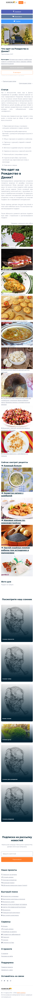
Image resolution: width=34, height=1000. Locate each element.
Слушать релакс (8, 877)
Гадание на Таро (8, 942)
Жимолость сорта (8, 902)
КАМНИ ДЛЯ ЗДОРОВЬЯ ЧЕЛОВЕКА (15, 904)
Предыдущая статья (9, 81)
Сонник (5, 940)
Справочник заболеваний (11, 934)
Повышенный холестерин (11, 912)
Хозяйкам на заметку (10, 932)
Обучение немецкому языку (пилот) (15, 885)
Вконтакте (18, 16)
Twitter (18, 21)
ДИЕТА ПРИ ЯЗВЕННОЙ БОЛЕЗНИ (14, 907)
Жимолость (6, 910)
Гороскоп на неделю (10, 874)
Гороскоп (6, 937)
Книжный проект (8, 883)
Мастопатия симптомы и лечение (14, 899)
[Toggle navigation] (25, 2)
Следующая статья (25, 83)
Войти (21, 2)
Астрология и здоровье (10, 896)
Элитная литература (9, 880)
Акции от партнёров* (17, 67)
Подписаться (17, 859)
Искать (5, 926)
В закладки (17, 72)
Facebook (17, 11)
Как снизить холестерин (11, 915)
